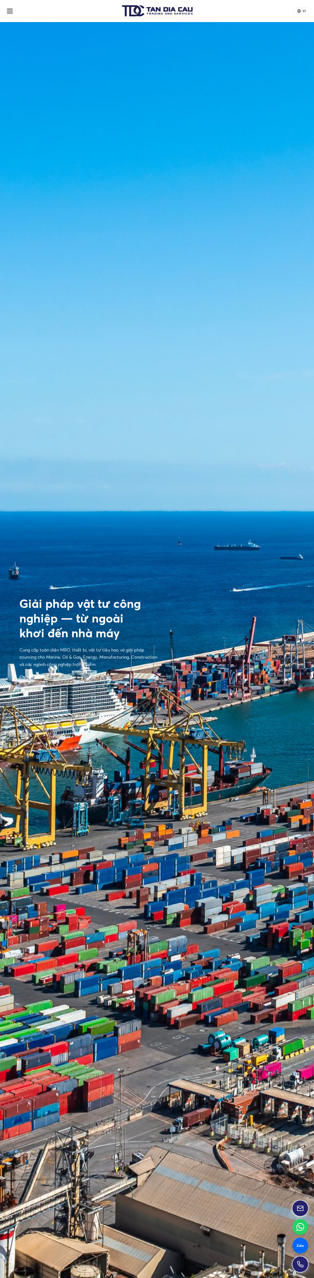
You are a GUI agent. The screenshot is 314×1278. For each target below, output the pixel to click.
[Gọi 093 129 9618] (300, 1264)
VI (304, 11)
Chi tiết (27, 712)
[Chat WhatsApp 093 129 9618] (300, 1227)
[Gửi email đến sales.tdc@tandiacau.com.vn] (300, 1208)
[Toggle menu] (10, 11)
